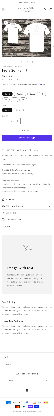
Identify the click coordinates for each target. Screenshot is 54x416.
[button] (3, 10)
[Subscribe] (46, 381)
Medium (20, 94)
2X (6, 100)
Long (18, 110)
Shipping (4, 80)
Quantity (5, 116)
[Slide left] (21, 62)
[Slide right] (33, 62)
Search (8, 364)
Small (7, 94)
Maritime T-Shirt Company (23, 411)
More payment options (27, 144)
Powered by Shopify (36, 411)
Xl (43, 94)
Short (7, 110)
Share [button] (7, 226)
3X (15, 100)
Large (32, 94)
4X (23, 100)
